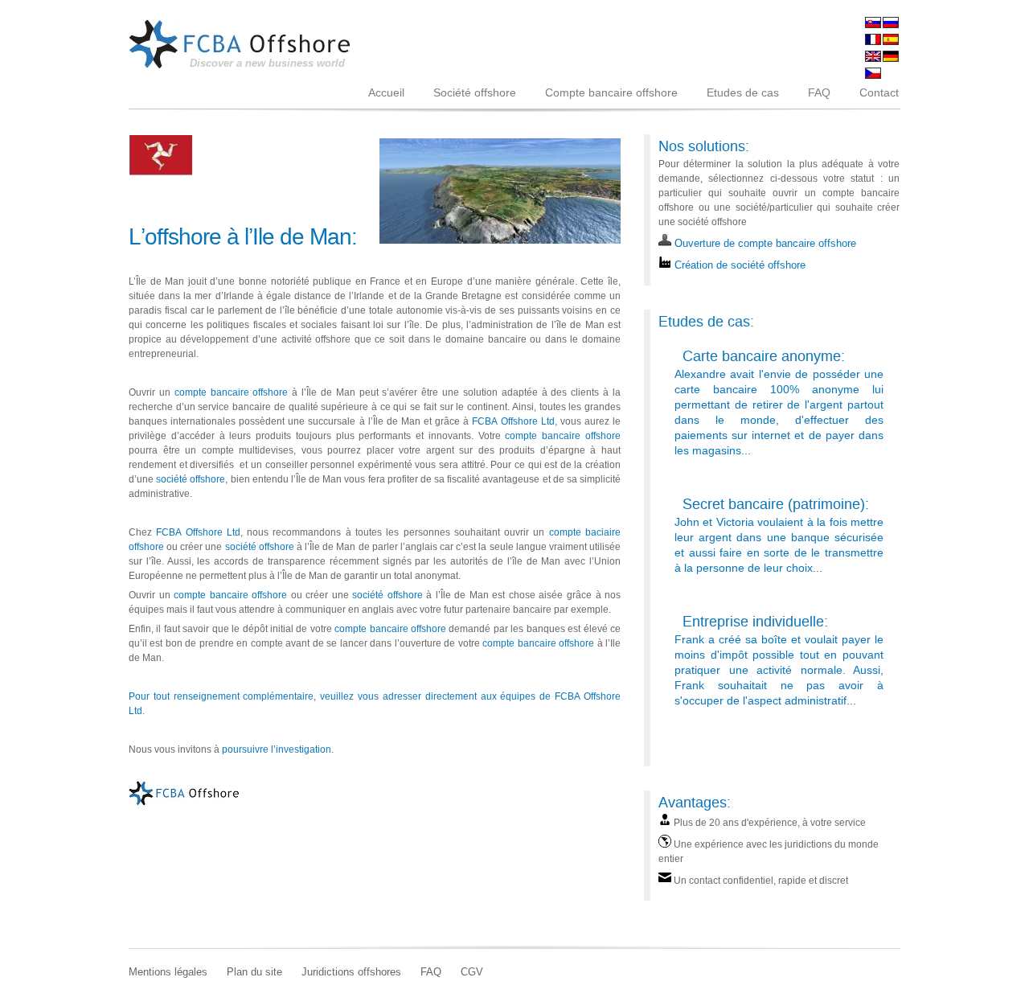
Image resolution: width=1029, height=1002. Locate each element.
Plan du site (254, 972)
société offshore (190, 479)
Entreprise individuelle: (755, 621)
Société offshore (474, 93)
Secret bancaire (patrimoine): (776, 503)
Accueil (386, 93)
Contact (879, 93)
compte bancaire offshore (231, 392)
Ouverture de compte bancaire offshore (763, 243)
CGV (472, 972)
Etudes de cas (743, 93)
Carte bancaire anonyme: (764, 355)
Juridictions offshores (351, 972)
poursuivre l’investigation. (278, 749)
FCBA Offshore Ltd (513, 421)
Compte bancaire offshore (611, 93)
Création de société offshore (738, 265)
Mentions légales (168, 972)
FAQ (819, 93)
